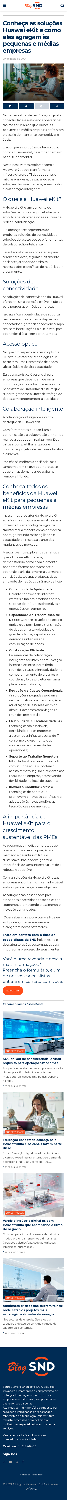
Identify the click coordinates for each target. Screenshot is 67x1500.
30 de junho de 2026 (15, 1086)
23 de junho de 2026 (15, 1167)
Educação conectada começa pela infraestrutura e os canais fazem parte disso (32, 1144)
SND (42, 1484)
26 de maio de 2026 (14, 1252)
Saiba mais (12, 990)
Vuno (32, 1488)
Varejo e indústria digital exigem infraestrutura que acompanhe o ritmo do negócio (32, 1225)
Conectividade (15, 1051)
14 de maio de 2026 (14, 1333)
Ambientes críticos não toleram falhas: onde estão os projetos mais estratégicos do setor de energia (33, 1310)
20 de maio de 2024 (15, 58)
